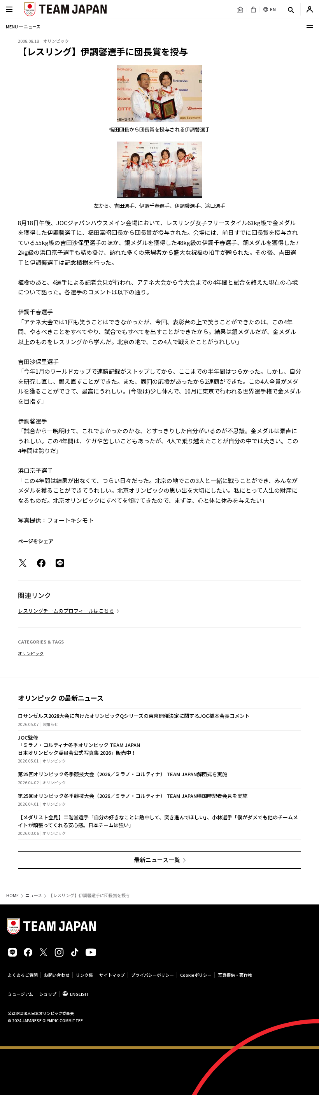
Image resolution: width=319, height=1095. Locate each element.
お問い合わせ (57, 975)
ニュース (33, 895)
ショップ (47, 994)
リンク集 (84, 975)
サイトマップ (112, 975)
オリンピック (31, 653)
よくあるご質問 (23, 975)
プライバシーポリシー (152, 975)
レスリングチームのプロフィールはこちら (66, 610)
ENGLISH (79, 994)
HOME (12, 895)
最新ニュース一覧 (157, 859)
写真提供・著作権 (235, 975)
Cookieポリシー (196, 975)
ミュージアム (20, 994)
